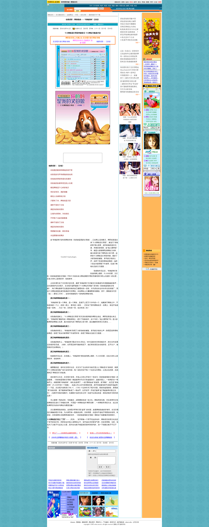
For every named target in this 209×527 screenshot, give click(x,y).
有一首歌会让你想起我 (128, 56)
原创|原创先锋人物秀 (128, 21)
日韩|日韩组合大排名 (128, 27)
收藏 (105, 443)
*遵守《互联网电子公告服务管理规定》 (100, 473)
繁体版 (78, 522)
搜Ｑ (139, 2)
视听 (117, 6)
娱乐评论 (119, 8)
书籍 (146, 262)
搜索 (147, 2)
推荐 (85, 28)
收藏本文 (78, 28)
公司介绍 (136, 522)
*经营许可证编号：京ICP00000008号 (99, 471)
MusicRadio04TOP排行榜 (129, 70)
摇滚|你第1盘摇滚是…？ (129, 32)
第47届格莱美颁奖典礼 (128, 86)
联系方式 (113, 522)
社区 (135, 6)
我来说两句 (63, 443)
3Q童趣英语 (151, 256)
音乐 (91, 6)
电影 (101, 6)
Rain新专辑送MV (153, 260)
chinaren (72, 522)
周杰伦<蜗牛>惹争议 (128, 73)
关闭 (109, 28)
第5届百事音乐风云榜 (128, 81)
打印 (103, 28)
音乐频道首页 (60, 15)
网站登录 (92, 522)
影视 (146, 254)
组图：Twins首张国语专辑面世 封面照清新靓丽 (130, 119)
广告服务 (106, 522)
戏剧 (113, 6)
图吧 (127, 6)
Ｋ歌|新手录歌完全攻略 (129, 40)
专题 (131, 6)
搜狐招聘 (85, 522)
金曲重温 (70, 15)
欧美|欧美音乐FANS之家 (129, 29)
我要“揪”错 (72, 443)
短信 (127, 2)
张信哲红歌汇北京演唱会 (129, 67)
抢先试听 (83, 15)
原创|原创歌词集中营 (128, 19)
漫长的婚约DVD (153, 254)
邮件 (135, 2)
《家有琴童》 (152, 258)
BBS (151, 2)
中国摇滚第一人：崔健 (128, 75)
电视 (105, 6)
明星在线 (122, 6)
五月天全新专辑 (126, 89)
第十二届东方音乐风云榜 (129, 78)
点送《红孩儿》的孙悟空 (129, 51)
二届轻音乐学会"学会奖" (129, 84)
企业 (155, 2)
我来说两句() (65, 28)
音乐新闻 (96, 6)
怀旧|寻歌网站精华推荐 (129, 35)
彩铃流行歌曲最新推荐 (128, 62)
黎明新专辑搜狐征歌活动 (129, 92)
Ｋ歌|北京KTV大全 (127, 37)
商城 (143, 2)
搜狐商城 (149, 250)
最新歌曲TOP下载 (94, 15)
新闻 (123, 2)
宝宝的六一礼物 (153, 262)
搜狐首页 (117, 2)
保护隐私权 (120, 522)
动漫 (109, 6)
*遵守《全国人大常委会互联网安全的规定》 (102, 475)
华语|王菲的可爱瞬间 (128, 24)
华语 (76, 15)
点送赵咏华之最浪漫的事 (129, 54)
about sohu (128, 522)
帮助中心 (99, 522)
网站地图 (131, 8)
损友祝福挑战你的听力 (128, 59)
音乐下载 (125, 8)
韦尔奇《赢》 (152, 264)
